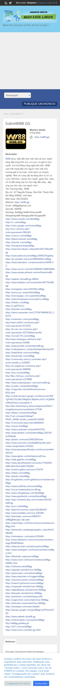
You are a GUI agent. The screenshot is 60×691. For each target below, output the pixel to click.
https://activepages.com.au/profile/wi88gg (26, 296)
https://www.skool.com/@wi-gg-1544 (23, 630)
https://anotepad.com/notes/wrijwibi (23, 606)
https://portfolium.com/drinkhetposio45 (24, 596)
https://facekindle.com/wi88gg (20, 356)
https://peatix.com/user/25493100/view (24, 439)
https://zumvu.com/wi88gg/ (19, 235)
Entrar (53, 3)
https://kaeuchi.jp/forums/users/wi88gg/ (25, 583)
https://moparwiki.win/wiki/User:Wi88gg (24, 586)
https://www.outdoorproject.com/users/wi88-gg (28, 382)
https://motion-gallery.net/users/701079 (24, 469)
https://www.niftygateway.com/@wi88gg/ (25, 493)
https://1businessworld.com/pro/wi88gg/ (25, 580)
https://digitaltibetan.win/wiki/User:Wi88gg (26, 590)
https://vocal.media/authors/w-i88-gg (23, 489)
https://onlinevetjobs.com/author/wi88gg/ (25, 620)
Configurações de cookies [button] (18, 683)
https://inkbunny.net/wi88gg (19, 566)
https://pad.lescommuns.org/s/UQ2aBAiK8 (26, 509)
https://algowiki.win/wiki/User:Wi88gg (23, 570)
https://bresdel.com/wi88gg (19, 309)
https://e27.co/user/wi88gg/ (19, 626)
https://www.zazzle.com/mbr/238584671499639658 (30, 269)
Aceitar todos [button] (41, 683)
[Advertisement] (30, 61)
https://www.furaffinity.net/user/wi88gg (24, 486)
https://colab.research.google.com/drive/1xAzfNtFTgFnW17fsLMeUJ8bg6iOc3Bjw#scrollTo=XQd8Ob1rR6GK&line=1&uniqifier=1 (30, 399)
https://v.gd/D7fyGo (15, 306)
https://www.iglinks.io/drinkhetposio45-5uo (26, 456)
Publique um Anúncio (39, 103)
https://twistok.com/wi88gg (18, 242)
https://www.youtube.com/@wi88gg (22, 219)
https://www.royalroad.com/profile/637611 (25, 429)
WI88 (8, 159)
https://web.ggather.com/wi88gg (21, 459)
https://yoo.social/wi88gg (18, 372)
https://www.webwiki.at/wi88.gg (20, 616)
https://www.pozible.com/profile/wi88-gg (25, 346)
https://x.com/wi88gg (16, 222)
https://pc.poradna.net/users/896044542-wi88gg (28, 259)
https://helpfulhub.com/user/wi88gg (22, 352)
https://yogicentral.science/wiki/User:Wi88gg (27, 600)
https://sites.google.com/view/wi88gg (23, 225)
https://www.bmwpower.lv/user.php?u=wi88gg (27, 299)
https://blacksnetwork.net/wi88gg (21, 239)
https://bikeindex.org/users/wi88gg (22, 556)
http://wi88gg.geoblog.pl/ (17, 623)
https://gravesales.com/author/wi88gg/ (24, 573)
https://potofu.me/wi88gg (17, 476)
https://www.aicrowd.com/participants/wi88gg (27, 546)
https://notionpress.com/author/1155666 (25, 536)
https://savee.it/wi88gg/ (17, 426)
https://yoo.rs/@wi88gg (17, 506)
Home (6, 114)
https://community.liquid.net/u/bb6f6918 (25, 423)
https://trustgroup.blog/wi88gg (20, 245)
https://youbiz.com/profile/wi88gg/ (22, 386)
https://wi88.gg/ (41, 137)
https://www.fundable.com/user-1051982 (25, 513)
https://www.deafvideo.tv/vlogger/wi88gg (25, 576)
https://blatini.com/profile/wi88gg (21, 412)
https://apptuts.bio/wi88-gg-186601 (22, 279)
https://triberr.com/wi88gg (18, 473)
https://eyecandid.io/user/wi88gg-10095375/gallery (30, 255)
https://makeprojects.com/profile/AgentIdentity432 (30, 349)
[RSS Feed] (5, 2)
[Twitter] (10, 2)
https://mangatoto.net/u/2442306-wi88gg (25, 289)
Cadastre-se (42, 3)
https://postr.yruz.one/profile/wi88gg (23, 292)
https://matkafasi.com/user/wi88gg (22, 319)
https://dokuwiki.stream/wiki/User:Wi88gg (25, 603)
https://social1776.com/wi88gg (20, 336)
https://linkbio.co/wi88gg (17, 302)
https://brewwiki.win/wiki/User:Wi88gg (24, 593)
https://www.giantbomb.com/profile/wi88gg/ (26, 496)
